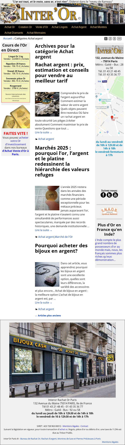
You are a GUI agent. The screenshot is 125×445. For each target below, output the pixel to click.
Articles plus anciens (48, 315)
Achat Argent (78, 27)
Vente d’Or (42, 27)
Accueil (7, 38)
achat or (64, 429)
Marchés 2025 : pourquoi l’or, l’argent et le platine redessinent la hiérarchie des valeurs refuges (62, 161)
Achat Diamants (14, 32)
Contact (84, 426)
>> (119, 38)
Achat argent (46, 139)
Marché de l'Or (64, 237)
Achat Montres (98, 27)
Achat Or (10, 27)
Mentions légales (71, 426)
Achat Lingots (60, 27)
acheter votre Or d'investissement (17, 141)
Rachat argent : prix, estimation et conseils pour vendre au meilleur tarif (62, 72)
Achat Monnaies (36, 32)
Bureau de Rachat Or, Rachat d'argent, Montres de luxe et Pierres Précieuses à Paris (60, 438)
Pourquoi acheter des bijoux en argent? (61, 248)
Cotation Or (25, 27)
